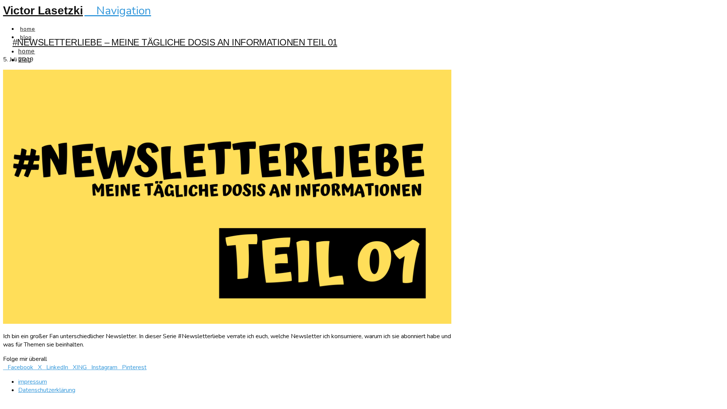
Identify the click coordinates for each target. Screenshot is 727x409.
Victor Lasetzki (43, 10)
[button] (117, 11)
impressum (32, 382)
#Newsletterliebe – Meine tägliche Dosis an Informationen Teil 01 (174, 42)
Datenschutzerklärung (46, 390)
